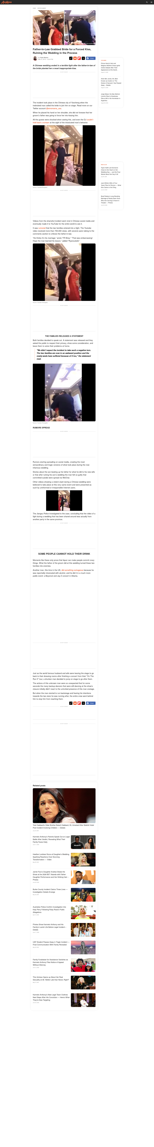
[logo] (6, 2)
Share (92, 58)
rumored (41, 227)
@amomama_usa (53, 108)
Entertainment (42, 8)
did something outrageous (72, 570)
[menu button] (151, 2)
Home (34, 8)
